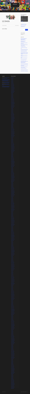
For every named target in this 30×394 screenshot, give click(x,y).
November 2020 (12, 162)
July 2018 (12, 197)
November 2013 (12, 266)
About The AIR (8, 11)
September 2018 (12, 194)
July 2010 (12, 315)
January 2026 (12, 86)
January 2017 (12, 219)
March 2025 (12, 98)
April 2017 (12, 215)
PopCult (15, 4)
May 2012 (12, 288)
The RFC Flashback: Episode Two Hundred (24, 55)
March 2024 (12, 113)
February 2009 (12, 336)
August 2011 (12, 299)
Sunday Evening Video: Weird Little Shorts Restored (24, 65)
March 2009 (12, 335)
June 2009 (12, 331)
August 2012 (12, 284)
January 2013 (12, 278)
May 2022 (12, 140)
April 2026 (12, 82)
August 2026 (12, 77)
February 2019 (12, 188)
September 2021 (12, 150)
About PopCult (4, 11)
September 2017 (12, 209)
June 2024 (12, 109)
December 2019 (12, 176)
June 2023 (12, 124)
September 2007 (12, 357)
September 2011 (12, 298)
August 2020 (12, 166)
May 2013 (12, 273)
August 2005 (12, 388)
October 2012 (12, 282)
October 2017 (12, 208)
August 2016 (12, 225)
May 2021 (12, 155)
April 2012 (12, 289)
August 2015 (12, 240)
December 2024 (12, 102)
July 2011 (12, 300)
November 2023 (12, 118)
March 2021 (12, 157)
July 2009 (12, 330)
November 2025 (12, 88)
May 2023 (12, 125)
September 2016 (12, 224)
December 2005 (12, 383)
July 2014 (12, 256)
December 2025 (12, 87)
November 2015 (12, 236)
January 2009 (12, 337)
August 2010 (12, 314)
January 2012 (12, 293)
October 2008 (12, 341)
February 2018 (12, 203)
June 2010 (12, 316)
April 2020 (12, 171)
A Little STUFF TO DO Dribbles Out (24, 48)
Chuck (2, 86)
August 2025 (12, 92)
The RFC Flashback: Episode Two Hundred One (24, 43)
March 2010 (12, 320)
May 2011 (12, 303)
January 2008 (12, 352)
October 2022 (12, 134)
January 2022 (12, 145)
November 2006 (12, 369)
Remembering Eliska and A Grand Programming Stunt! (24, 45)
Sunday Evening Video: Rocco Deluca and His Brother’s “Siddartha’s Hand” (24, 39)
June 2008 (12, 346)
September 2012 (12, 283)
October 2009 (12, 326)
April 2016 (12, 230)
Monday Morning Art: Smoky (24, 51)
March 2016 (12, 231)
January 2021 (12, 160)
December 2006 (12, 368)
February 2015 (12, 247)
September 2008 (12, 342)
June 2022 (12, 139)
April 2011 (12, 304)
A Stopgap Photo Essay (23, 46)
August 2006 (12, 373)
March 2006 (12, 379)
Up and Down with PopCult (23, 68)
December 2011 (12, 294)
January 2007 (12, 367)
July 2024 (12, 108)
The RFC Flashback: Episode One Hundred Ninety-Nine (24, 67)
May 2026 (12, 81)
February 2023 (12, 129)
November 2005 (12, 384)
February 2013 (12, 277)
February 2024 (12, 114)
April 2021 (12, 156)
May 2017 (12, 214)
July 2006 (12, 374)
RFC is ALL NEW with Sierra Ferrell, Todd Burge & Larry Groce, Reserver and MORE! (24, 62)
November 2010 (12, 310)
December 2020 (12, 161)
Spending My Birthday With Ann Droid (24, 57)
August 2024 (12, 107)
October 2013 (12, 267)
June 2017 (12, 213)
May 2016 (12, 229)
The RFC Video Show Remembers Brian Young (5, 78)
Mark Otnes (3, 79)
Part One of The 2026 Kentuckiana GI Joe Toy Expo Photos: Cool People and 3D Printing (6, 80)
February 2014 (12, 262)
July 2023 (12, 123)
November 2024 (12, 103)
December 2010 (12, 309)
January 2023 (12, 130)
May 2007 (12, 362)
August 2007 (12, 358)
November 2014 (12, 251)
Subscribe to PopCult (23, 24)
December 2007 (12, 353)
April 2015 (12, 245)
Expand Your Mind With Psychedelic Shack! (23, 26)
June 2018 (12, 198)
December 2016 (12, 220)
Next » (17, 25)
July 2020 (12, 167)
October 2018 (12, 193)
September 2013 (12, 268)
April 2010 (12, 319)
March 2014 (12, 261)
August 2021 (12, 151)
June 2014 (12, 257)
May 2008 (12, 347)
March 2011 (12, 305)
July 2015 (12, 241)
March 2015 (12, 246)
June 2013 (12, 272)
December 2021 (12, 146)
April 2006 (12, 378)
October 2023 (12, 119)
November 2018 (12, 192)
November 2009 (12, 325)
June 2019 (12, 183)
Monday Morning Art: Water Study (24, 63)
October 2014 (12, 252)
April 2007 (12, 363)
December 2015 (12, 235)
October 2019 (12, 178)
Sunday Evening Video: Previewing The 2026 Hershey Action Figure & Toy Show (24, 53)
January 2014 (12, 263)
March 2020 (12, 172)
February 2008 (12, 351)
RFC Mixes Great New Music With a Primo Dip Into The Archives (24, 49)
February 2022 (12, 144)
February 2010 (12, 321)
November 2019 (12, 177)
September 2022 (12, 135)
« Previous (4, 25)
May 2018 (12, 199)
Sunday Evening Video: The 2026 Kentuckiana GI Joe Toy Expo (6, 82)
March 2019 (12, 187)
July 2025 (12, 93)
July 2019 (12, 182)
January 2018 (12, 204)
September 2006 (12, 372)
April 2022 (12, 141)
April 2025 (12, 97)
